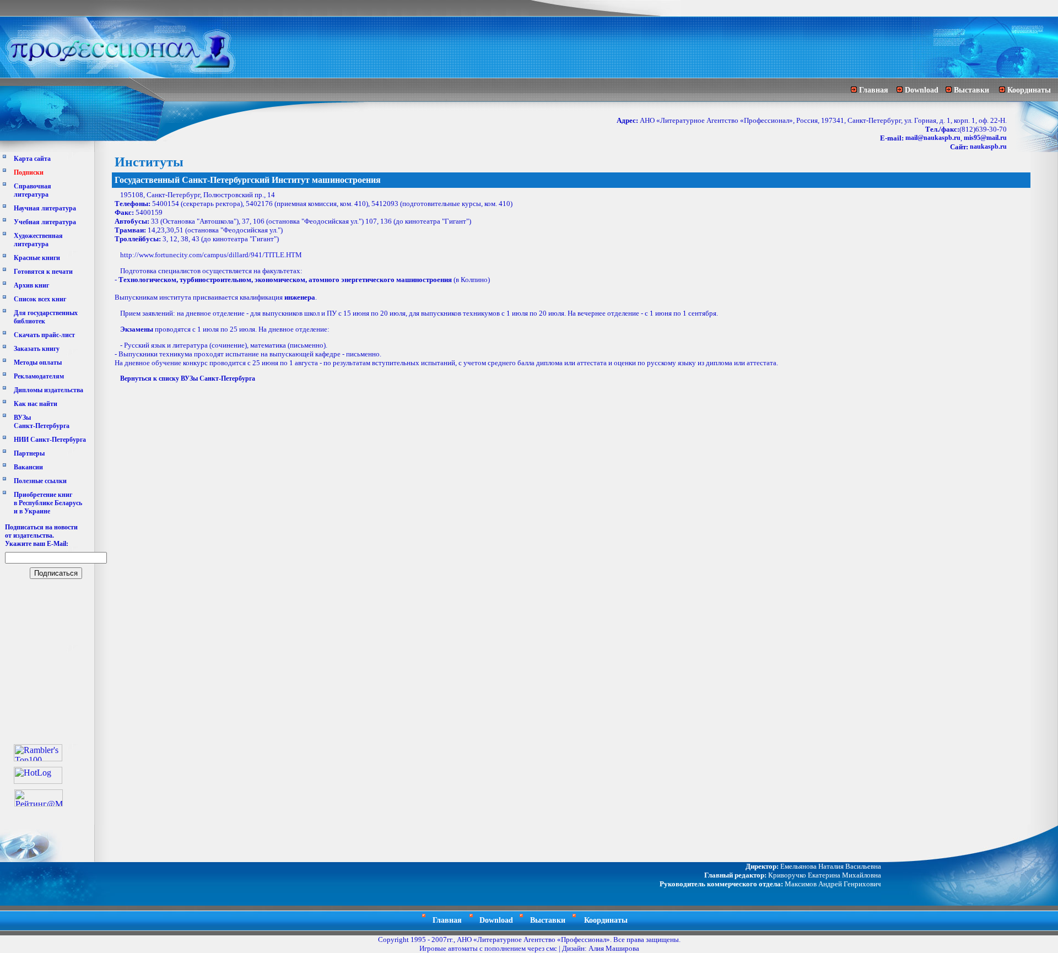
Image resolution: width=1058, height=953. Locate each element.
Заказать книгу (37, 349)
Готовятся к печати (43, 271)
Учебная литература (45, 222)
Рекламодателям (39, 376)
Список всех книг (40, 299)
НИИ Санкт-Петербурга (50, 439)
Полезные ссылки (40, 481)
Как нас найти (35, 404)
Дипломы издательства (48, 390)
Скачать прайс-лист (44, 335)
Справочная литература (32, 190)
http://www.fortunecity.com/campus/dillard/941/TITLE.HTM (211, 255)
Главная (873, 90)
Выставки (971, 90)
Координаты (1029, 90)
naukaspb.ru (988, 146)
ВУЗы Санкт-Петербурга (41, 422)
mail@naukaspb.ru (932, 138)
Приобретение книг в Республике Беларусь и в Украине (48, 503)
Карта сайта (32, 159)
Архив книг (31, 285)
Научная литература (45, 208)
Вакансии (28, 467)
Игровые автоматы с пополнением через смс (488, 948)
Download (921, 90)
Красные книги (37, 258)
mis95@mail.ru (985, 138)
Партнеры (29, 453)
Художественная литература (38, 240)
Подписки (29, 172)
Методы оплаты (38, 362)
